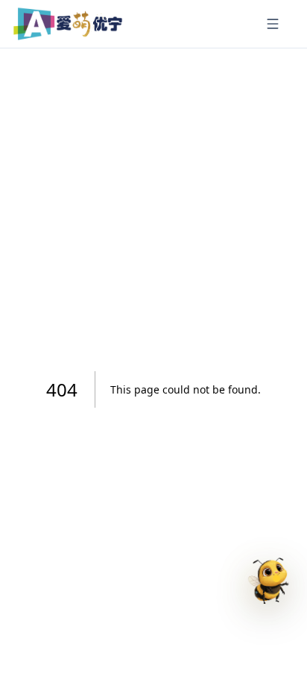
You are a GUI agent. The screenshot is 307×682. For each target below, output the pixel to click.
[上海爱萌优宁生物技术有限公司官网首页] (68, 24)
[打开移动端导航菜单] (272, 23)
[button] (265, 586)
